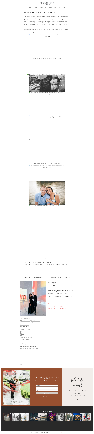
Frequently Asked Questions (77, 392)
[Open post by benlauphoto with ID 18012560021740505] (69, 417)
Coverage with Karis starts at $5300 (55, 306)
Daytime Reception (26, 339)
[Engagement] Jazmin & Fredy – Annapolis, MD (60, 277)
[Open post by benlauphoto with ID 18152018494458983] (42, 417)
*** (48, 303)
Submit (21, 364)
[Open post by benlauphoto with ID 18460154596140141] (7, 417)
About (30, 7)
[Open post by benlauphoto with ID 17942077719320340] (51, 417)
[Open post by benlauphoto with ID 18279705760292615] (25, 417)
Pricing (41, 7)
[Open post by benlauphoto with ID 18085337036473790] (16, 417)
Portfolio (35, 7)
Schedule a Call (62, 7)
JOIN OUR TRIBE (47, 393)
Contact (50, 7)
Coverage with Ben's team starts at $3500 (57, 308)
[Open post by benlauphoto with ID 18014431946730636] (86, 417)
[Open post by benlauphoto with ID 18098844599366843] (34, 417)
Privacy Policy (77, 393)
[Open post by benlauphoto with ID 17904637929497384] (60, 417)
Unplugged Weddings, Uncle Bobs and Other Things (35, 277)
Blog (55, 7)
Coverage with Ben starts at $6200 (55, 305)
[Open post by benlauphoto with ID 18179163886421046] (77, 417)
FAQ (45, 7)
